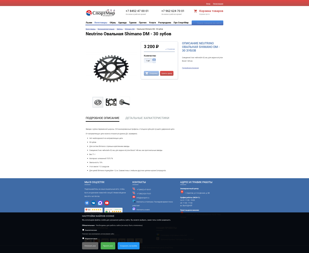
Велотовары (101, 22)
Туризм (133, 22)
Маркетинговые (91, 239)
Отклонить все (90, 246)
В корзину (153, 73)
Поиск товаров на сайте (209, 22)
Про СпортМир (181, 22)
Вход (208, 4)
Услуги (152, 22)
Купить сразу (167, 73)
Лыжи (89, 22)
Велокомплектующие (106, 29)
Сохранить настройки (128, 246)
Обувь (113, 22)
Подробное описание (190, 68)
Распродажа (164, 22)
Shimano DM (130, 29)
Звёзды (120, 29)
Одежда (122, 22)
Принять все (108, 246)
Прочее (143, 22)
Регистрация (218, 4)
